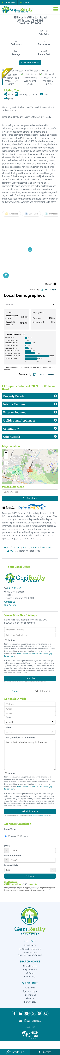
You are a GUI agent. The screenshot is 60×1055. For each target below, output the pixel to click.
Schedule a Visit (43, 691)
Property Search (30, 969)
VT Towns (30, 973)
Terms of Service (44, 815)
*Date (7, 717)
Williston (46, 547)
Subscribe (30, 678)
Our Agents (10, 605)
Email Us (26, 2)
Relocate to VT (30, 995)
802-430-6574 (9, 2)
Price (7, 845)
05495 (10, 550)
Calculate (30, 876)
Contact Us (9, 601)
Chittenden (34, 547)
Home (7, 547)
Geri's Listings (30, 976)
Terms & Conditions (24, 653)
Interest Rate (11, 865)
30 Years (11, 836)
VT (24, 547)
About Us (30, 998)
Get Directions (30, 498)
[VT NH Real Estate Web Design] (30, 1034)
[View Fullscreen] (6, 463)
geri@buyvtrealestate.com (30, 949)
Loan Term (9, 829)
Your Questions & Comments (19, 737)
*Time (7, 727)
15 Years (24, 836)
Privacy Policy (37, 653)
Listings (17, 547)
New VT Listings (30, 966)
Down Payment (12, 855)
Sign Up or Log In (30, 991)
